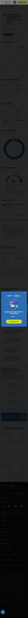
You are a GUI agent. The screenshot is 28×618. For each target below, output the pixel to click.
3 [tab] (15, 316)
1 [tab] (12, 316)
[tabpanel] (14, 306)
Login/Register (14, 321)
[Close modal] (25, 293)
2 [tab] (14, 316)
